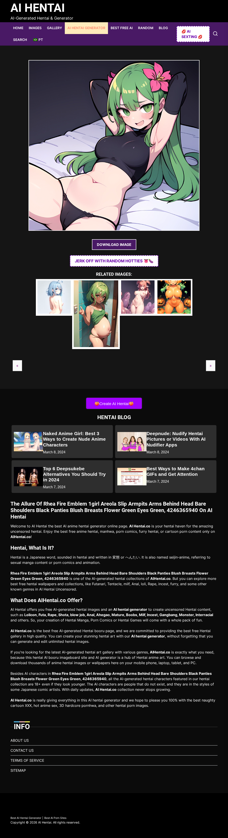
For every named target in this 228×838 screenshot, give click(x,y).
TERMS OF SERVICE (27, 760)
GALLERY (54, 28)
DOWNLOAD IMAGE (114, 244)
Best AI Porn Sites (55, 818)
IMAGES (35, 28)
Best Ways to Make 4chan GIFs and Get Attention (176, 471)
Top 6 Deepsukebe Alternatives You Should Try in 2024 (74, 474)
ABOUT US (19, 740)
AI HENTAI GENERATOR (86, 28)
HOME (18, 28)
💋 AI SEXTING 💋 (191, 34)
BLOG (163, 28)
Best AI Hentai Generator (25, 818)
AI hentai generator (130, 609)
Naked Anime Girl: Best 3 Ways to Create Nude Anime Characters (74, 439)
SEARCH (20, 40)
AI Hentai (37, 8)
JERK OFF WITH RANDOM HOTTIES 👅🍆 (114, 261)
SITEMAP (18, 770)
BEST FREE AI (122, 28)
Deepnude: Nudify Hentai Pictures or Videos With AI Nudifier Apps (176, 439)
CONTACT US (22, 750)
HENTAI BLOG (114, 417)
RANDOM (145, 28)
